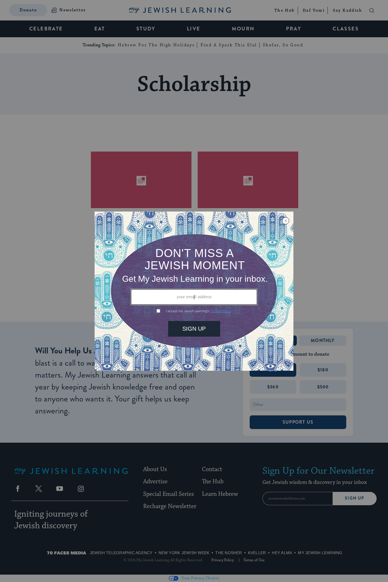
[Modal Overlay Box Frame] (194, 291)
